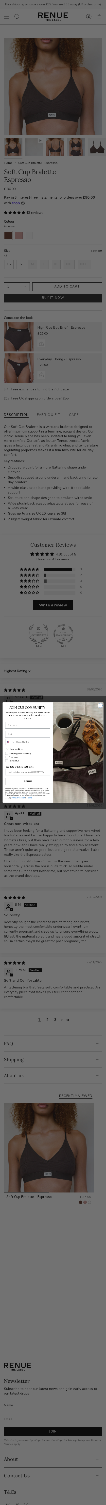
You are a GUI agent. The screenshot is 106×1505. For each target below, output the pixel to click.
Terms (29, 798)
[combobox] (10, 742)
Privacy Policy (18, 798)
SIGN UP (28, 781)
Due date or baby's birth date (19, 767)
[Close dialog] (100, 705)
